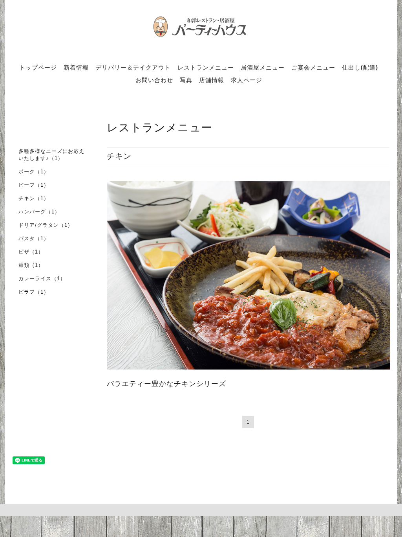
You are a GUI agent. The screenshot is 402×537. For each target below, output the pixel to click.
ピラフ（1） (33, 292)
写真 (186, 80)
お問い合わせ (154, 80)
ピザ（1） (31, 252)
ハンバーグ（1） (39, 212)
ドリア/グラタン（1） (45, 225)
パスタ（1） (33, 238)
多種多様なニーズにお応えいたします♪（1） (51, 154)
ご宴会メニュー (313, 67)
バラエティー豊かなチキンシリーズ (166, 384)
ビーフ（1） (33, 185)
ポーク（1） (33, 172)
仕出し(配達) (360, 67)
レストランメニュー (205, 67)
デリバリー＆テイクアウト (133, 67)
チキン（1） (33, 198)
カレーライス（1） (42, 278)
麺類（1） (31, 265)
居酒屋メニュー (263, 67)
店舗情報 (211, 80)
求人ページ (246, 80)
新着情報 (76, 67)
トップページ (38, 67)
